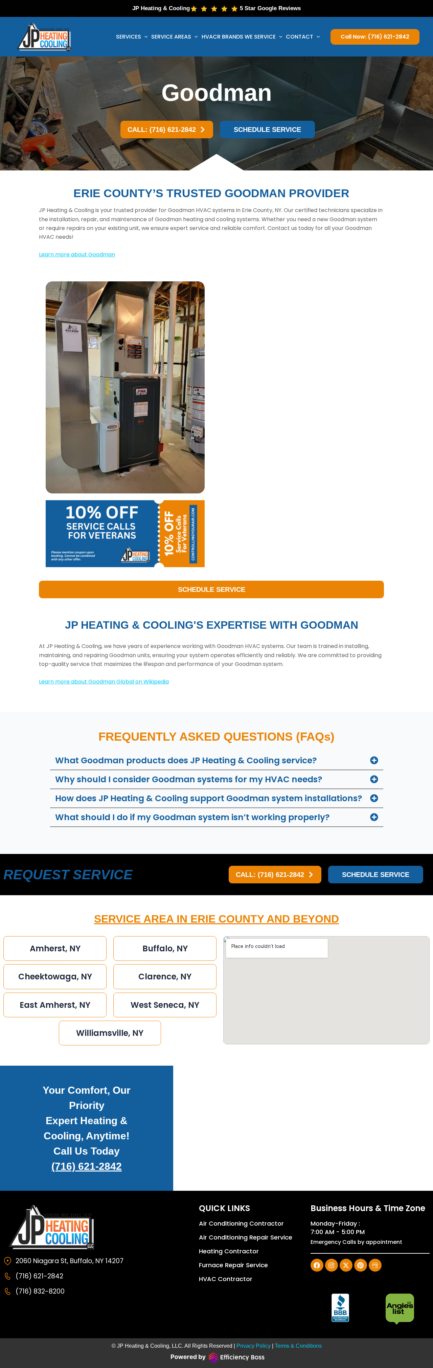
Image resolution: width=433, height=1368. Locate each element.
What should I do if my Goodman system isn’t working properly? (192, 817)
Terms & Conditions (298, 1346)
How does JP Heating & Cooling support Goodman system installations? (208, 798)
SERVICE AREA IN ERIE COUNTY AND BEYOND (216, 919)
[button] (144, 36)
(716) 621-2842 (86, 1166)
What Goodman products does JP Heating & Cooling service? (186, 760)
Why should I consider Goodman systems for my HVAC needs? (188, 779)
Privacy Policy (253, 1346)
